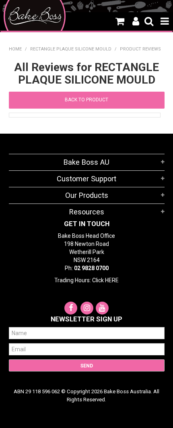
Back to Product (86, 100)
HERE (112, 280)
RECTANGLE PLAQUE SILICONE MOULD (70, 49)
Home (15, 49)
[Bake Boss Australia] (35, 16)
